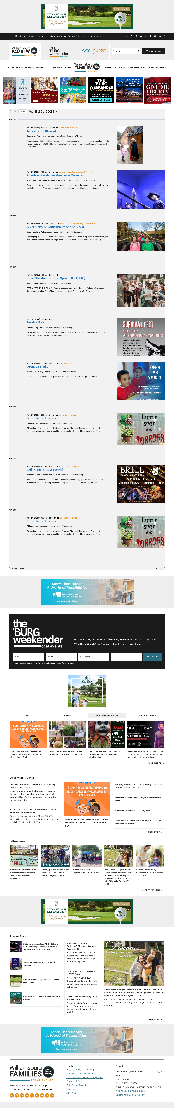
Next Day (158, 568)
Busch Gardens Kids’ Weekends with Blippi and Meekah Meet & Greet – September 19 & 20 (27, 754)
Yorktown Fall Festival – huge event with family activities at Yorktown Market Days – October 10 (23, 874)
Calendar (22, 36)
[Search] (138, 51)
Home (32, 36)
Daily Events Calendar (77, 1085)
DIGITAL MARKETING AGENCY (130, 1095)
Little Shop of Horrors (41, 418)
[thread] (164, 36)
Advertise (110, 67)
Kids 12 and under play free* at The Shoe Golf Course (41, 980)
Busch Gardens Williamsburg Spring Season (56, 226)
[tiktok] (150, 36)
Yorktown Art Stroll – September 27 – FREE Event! (86, 871)
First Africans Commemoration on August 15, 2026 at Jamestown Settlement (138, 822)
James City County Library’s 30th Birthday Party (82, 997)
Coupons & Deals (74, 1081)
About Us (71, 1089)
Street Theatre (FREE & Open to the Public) (56, 278)
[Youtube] (141, 36)
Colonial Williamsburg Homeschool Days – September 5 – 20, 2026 (149, 873)
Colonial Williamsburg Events (80, 1073)
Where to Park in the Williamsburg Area (132, 810)
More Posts (155, 1019)
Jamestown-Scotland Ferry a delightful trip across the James (138, 798)
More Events (154, 763)
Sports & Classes (62, 67)
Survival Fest (35, 322)
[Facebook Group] (155, 36)
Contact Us (42, 36)
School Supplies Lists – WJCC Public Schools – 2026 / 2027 (39, 963)
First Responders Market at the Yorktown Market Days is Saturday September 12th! (55, 873)
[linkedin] (160, 36)
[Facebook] (127, 36)
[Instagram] (131, 36)
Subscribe (99, 36)
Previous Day (18, 568)
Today (23, 111)
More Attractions (152, 890)
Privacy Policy (75, 36)
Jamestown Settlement (41, 131)
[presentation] (28, 734)
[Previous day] (10, 111)
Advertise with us (57, 36)
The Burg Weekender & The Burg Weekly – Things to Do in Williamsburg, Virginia (138, 785)
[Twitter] (145, 36)
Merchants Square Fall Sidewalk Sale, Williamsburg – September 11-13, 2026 (66, 752)
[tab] (27, 715)
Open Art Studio (37, 366)
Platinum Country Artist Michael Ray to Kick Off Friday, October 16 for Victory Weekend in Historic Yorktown (145, 754)
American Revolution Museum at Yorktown (55, 175)
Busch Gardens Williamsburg (80, 1069)
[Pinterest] (136, 36)
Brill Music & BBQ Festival (45, 469)
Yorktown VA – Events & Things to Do (84, 1077)
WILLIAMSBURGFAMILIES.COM (130, 1091)
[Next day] (15, 111)
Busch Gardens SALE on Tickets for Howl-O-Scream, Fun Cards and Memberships (105, 754)
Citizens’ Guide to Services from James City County (42, 997)
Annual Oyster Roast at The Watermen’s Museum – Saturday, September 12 (81, 946)
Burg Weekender (137, 67)
